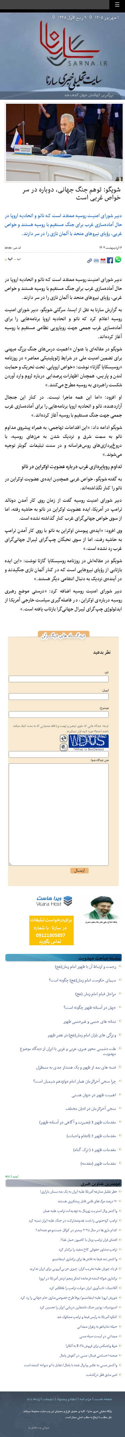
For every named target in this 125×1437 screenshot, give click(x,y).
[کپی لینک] (90, 262)
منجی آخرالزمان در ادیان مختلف (91, 1108)
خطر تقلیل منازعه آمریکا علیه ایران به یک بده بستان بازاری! (78, 1192)
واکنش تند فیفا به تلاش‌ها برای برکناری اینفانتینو (84, 1259)
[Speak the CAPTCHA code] (63, 747)
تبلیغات (48, 1399)
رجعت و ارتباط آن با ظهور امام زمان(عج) (85, 967)
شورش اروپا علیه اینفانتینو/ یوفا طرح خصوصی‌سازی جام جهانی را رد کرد (68, 1298)
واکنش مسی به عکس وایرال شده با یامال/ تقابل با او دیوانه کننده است (70, 1365)
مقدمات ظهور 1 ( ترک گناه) (94, 1150)
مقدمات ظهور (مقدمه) (98, 1163)
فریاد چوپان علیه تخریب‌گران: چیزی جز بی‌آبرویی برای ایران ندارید (73, 1269)
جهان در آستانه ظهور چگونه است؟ (90, 1007)
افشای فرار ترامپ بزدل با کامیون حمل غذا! (89, 1240)
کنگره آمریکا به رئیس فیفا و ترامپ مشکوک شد (87, 1317)
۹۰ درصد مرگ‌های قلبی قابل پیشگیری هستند (87, 1201)
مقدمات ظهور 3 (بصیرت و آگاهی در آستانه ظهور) (77, 1122)
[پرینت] (96, 262)
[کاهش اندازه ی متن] (16, 259)
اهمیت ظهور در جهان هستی (94, 1095)
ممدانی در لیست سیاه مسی (98, 1336)
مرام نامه (85, 1399)
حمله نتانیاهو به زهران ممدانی (97, 1327)
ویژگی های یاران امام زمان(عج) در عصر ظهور (82, 1035)
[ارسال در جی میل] (102, 262)
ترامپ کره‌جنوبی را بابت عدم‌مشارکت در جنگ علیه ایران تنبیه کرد (73, 1221)
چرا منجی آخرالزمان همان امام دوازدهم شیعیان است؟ (74, 1081)
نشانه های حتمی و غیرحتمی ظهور (89, 1021)
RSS (7, 1176)
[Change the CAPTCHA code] (63, 738)
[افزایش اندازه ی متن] (8, 259)
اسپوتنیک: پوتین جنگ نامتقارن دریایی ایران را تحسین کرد (78, 1307)
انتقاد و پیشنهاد (67, 1399)
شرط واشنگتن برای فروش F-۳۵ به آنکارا (91, 1346)
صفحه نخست (103, 1399)
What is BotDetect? (88, 749)
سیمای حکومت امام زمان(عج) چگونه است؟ (82, 980)
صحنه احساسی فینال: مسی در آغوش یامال (88, 1356)
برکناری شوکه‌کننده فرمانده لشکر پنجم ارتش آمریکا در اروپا (78, 1278)
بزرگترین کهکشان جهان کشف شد (88, 95)
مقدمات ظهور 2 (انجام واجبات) (91, 1136)
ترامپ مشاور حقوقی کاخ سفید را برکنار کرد (88, 1249)
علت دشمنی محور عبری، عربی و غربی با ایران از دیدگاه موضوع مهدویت (68, 1051)
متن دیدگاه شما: (99, 760)
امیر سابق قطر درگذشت (101, 1375)
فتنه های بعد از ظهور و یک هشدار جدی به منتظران (76, 1067)
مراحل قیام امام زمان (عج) (95, 994)
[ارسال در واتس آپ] (117, 262)
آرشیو (15, 1176)
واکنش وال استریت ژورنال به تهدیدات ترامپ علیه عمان (80, 1211)
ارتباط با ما (33, 1399)
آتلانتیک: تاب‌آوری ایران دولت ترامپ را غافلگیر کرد (83, 1288)
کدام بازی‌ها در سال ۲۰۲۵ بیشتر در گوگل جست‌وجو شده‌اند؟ (76, 1230)
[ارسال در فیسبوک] (109, 262)
